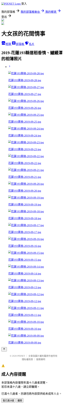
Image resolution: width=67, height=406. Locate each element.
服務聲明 (40, 359)
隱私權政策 (27, 359)
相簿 (8, 44)
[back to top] (4, 349)
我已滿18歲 (8, 400)
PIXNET (21, 356)
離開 (20, 400)
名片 (31, 44)
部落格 (20, 44)
